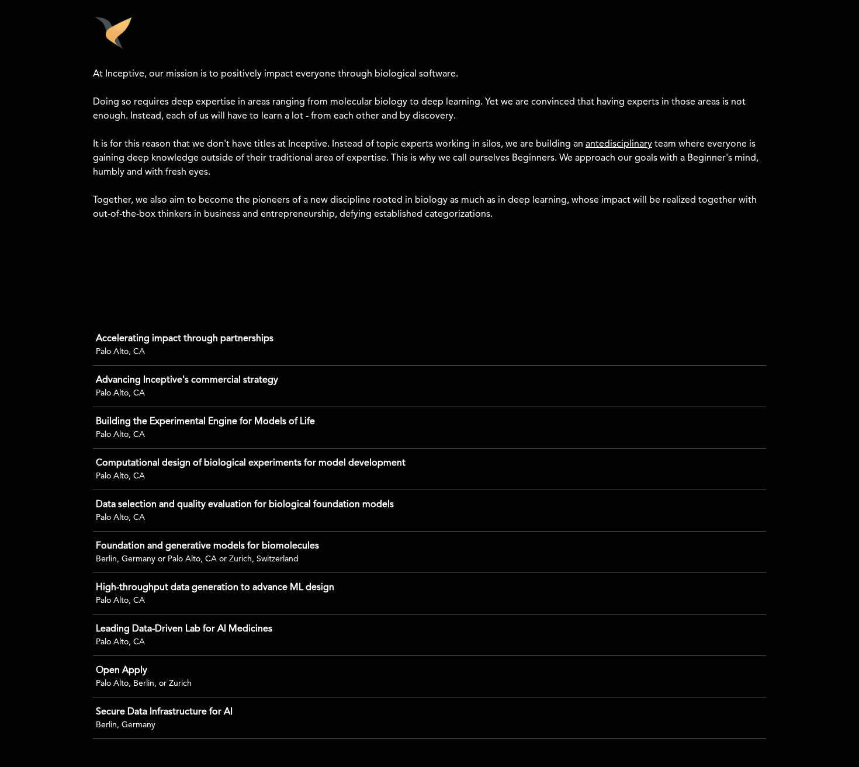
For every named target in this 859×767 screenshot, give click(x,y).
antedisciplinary (619, 144)
